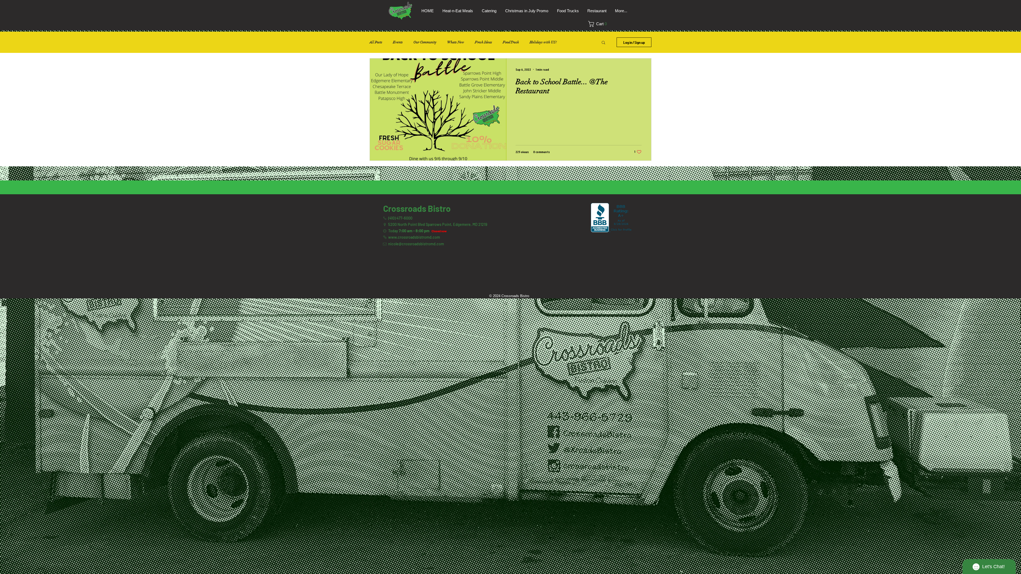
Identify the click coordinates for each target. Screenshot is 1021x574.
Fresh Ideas (483, 42)
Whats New (455, 42)
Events (398, 42)
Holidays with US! (543, 42)
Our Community (425, 42)
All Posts (376, 42)
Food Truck (511, 42)
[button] (599, 24)
